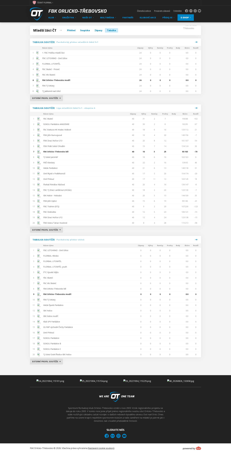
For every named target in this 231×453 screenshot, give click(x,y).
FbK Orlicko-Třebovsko (77, 11)
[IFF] (137, 381)
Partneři (127, 17)
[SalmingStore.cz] (50, 381)
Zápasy (98, 30)
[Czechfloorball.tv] (180, 381)
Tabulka (111, 30)
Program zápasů (162, 10)
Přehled (71, 30)
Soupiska (85, 30)
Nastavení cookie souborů (101, 448)
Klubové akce (148, 17)
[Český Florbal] (94, 381)
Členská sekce (144, 10)
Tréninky (177, 10)
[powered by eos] (192, 448)
